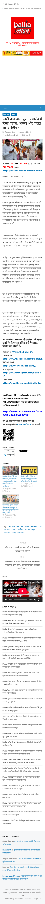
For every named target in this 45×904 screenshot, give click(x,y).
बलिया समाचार (10, 533)
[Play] (5, 599)
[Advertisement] (22, 81)
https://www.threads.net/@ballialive (21, 383)
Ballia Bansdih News (19, 526)
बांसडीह (14, 114)
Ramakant (6, 850)
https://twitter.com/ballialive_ (19, 366)
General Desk (10, 132)
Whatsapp (19, 398)
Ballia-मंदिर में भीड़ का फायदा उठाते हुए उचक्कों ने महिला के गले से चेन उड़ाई (29, 478)
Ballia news (10, 529)
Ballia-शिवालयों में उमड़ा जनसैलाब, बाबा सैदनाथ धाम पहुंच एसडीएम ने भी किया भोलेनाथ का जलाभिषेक (10, 481)
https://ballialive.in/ (22, 352)
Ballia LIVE (37, 526)
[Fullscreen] (39, 599)
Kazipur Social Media (10, 876)
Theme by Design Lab (33, 899)
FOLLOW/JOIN (9, 402)
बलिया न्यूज (30, 529)
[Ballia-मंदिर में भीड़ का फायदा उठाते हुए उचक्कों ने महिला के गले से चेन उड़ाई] (29, 470)
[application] (22, 591)
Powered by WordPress (14, 899)
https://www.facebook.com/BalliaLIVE (22, 359)
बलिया (21, 529)
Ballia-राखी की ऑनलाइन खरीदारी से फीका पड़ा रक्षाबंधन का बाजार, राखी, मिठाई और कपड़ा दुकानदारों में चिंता (23, 9)
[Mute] (35, 599)
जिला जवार (6, 114)
